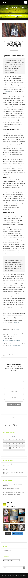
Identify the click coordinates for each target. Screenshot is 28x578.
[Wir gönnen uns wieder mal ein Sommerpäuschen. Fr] (14, 519)
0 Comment (21, 49)
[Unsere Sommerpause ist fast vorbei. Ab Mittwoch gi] (14, 512)
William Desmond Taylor (8, 106)
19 (10, 447)
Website (14, 397)
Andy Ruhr (16, 329)
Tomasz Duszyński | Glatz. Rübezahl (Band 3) (13, 464)
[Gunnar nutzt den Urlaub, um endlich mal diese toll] (6, 519)
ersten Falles (6, 91)
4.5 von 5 (5, 354)
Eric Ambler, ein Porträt (14, 494)
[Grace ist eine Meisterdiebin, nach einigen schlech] (6, 527)
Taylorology (16, 322)
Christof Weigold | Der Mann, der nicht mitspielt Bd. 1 (14, 419)
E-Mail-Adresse (14, 391)
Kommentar (14, 373)
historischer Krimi (17, 354)
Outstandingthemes (22, 575)
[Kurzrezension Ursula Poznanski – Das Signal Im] (14, 527)
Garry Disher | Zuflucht (8, 468)
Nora (7, 49)
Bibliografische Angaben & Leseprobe (11, 340)
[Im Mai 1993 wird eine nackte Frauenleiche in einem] (21, 527)
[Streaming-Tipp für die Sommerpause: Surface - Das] (21, 512)
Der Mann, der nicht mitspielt (14, 345)
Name (14, 385)
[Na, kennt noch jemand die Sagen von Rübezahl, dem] (6, 512)
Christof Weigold (20, 227)
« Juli (4, 454)
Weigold (12, 295)
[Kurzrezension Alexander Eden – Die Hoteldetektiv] (21, 519)
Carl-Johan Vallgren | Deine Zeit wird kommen (13, 472)
